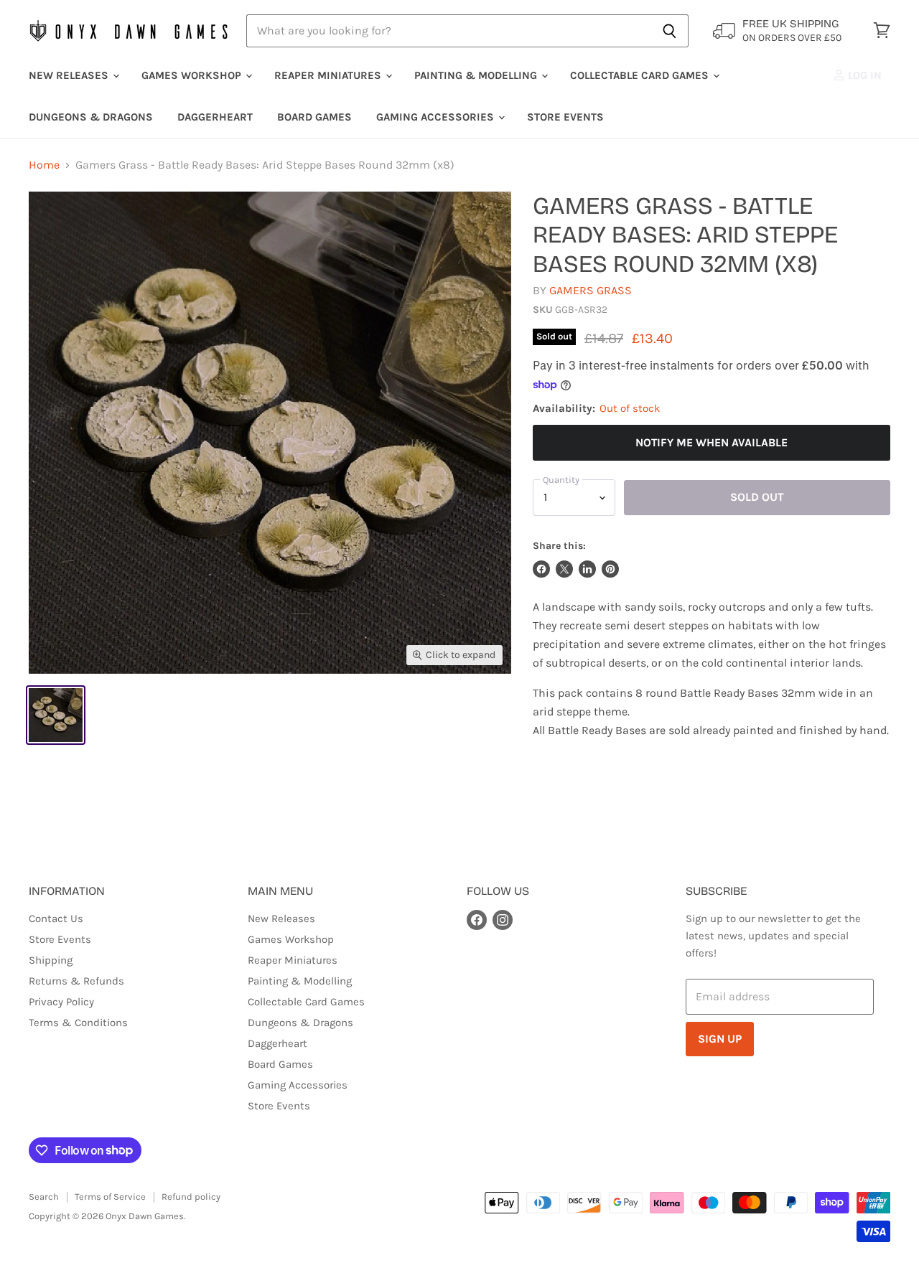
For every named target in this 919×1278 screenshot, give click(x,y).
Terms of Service (110, 1196)
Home (44, 165)
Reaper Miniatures (329, 75)
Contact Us (56, 918)
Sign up (720, 1039)
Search (44, 1196)
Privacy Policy (61, 1001)
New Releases (70, 75)
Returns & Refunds (76, 980)
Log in (863, 75)
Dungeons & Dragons (91, 117)
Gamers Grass (590, 290)
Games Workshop (192, 75)
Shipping (51, 960)
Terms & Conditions (78, 1022)
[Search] (669, 30)
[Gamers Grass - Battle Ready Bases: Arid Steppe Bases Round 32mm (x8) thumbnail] (55, 715)
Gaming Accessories (436, 117)
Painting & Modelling (477, 75)
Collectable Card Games (641, 75)
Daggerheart (215, 117)
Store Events (565, 117)
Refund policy (191, 1196)
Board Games (314, 117)
